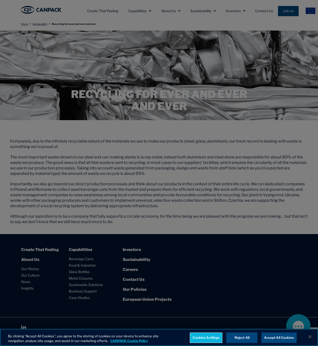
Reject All (242, 338)
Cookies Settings (206, 338)
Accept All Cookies (279, 338)
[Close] (310, 336)
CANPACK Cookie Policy (129, 341)
